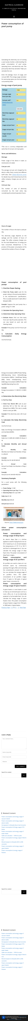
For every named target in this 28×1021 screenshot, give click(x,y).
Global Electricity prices (19, 174)
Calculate (19, 109)
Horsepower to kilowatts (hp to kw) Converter (14, 825)
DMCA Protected (22, 1016)
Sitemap (19, 1019)
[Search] (23, 775)
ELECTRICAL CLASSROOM (14, 5)
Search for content (6, 772)
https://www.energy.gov (16, 522)
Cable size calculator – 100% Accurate (12, 835)
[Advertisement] (14, 44)
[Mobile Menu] (14, 16)
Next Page (23, 607)
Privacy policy (12, 1019)
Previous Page (6, 607)
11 (18, 607)
